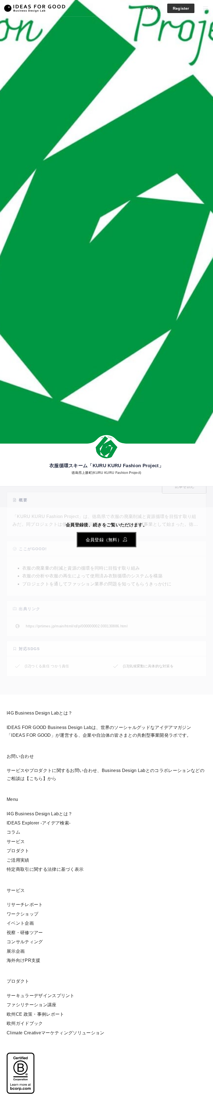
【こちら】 (36, 778)
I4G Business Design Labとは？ (39, 813)
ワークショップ (22, 914)
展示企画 (16, 951)
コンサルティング (25, 941)
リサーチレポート (25, 904)
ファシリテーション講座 (32, 1004)
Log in (152, 7)
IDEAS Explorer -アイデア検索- (38, 823)
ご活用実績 (18, 860)
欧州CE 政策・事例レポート (35, 1014)
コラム (13, 832)
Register (181, 8)
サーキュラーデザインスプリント (41, 995)
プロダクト (18, 850)
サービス (16, 841)
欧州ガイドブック (25, 1023)
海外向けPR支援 (23, 960)
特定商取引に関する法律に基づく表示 (45, 869)
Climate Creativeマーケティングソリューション (56, 1032)
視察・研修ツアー (25, 932)
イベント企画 (20, 923)
